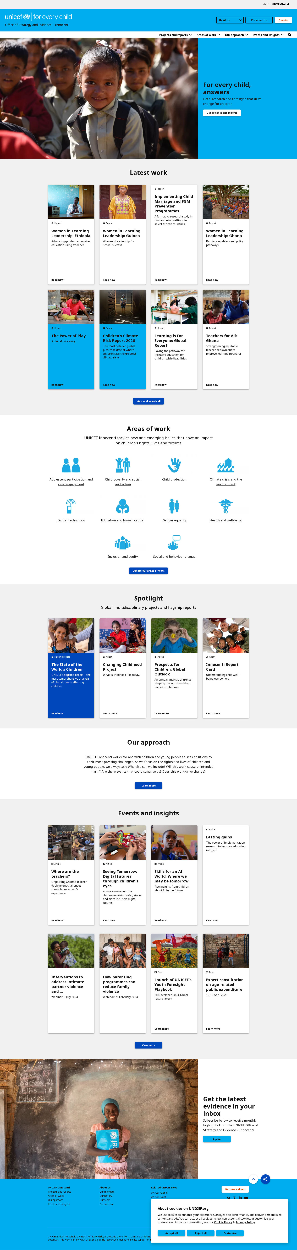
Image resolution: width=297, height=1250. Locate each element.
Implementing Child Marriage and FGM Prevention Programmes (174, 203)
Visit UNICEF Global (276, 4)
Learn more (148, 785)
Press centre (259, 20)
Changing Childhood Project (122, 667)
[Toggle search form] (289, 35)
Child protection (174, 479)
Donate (283, 20)
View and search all (149, 401)
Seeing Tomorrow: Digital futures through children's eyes (120, 878)
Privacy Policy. (245, 1222)
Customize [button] (230, 1233)
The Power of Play (68, 335)
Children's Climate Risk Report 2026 (120, 338)
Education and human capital (122, 520)
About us (105, 1187)
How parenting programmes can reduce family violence (119, 984)
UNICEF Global (159, 1192)
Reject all (201, 1233)
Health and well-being (226, 520)
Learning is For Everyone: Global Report (170, 340)
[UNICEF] (38, 16)
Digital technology (71, 520)
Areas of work (56, 1195)
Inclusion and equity (123, 556)
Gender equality (174, 520)
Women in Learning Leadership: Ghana (225, 233)
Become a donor (235, 1189)
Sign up (216, 1139)
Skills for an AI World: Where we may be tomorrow (172, 876)
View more (148, 1045)
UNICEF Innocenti (59, 1187)
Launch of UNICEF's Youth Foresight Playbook (173, 984)
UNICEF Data (158, 1196)
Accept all (171, 1233)
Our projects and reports (222, 112)
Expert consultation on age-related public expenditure (225, 984)
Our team (105, 1200)
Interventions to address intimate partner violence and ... (67, 984)
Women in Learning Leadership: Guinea (121, 233)
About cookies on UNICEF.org (183, 1208)
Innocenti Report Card (222, 667)
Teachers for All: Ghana (221, 338)
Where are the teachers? (65, 873)
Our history (106, 1195)
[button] (265, 1179)
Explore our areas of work (148, 570)
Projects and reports (59, 1191)
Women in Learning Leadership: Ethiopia (70, 233)
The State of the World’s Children (66, 667)
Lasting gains (219, 836)
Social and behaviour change (174, 556)
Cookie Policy (223, 1222)
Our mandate (107, 1191)
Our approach (55, 1200)
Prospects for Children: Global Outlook (170, 669)
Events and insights (59, 1204)
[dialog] (219, 1221)
